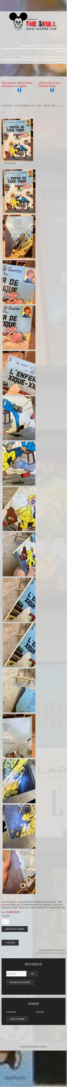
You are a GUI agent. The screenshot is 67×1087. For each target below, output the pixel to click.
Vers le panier (17, 1018)
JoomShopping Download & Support (50, 953)
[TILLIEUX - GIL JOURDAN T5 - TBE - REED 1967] (19, 191)
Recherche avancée (20, 982)
